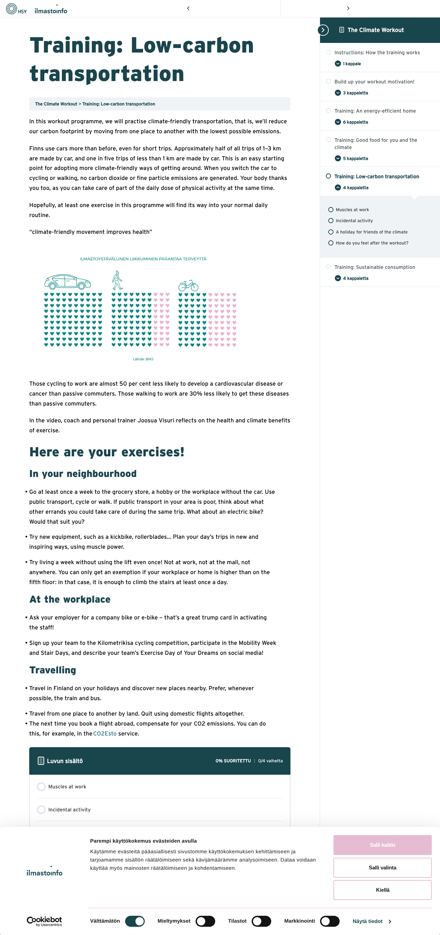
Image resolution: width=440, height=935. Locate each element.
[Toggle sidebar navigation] (322, 30)
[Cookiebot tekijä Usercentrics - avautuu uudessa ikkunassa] (44, 921)
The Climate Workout (376, 30)
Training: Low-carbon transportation (118, 104)
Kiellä (382, 890)
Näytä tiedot (368, 921)
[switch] (205, 921)
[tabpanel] (159, 427)
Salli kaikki (382, 845)
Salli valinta (382, 867)
